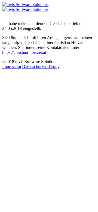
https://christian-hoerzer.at (24, 52)
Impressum (11, 66)
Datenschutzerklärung (41, 66)
